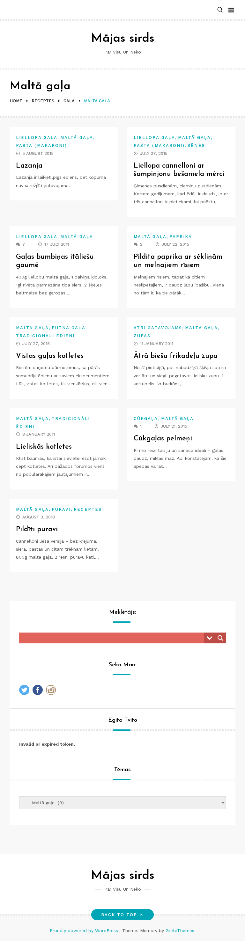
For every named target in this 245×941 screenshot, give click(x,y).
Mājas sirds (122, 39)
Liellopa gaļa (36, 137)
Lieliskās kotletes (44, 447)
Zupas (142, 335)
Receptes (88, 509)
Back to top (119, 914)
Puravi (61, 509)
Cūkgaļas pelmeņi (163, 438)
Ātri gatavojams (158, 327)
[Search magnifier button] (220, 638)
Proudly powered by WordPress (85, 930)
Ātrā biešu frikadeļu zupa (176, 356)
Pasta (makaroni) (41, 145)
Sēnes (196, 145)
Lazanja (29, 166)
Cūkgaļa (146, 418)
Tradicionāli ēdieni (45, 335)
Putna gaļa (68, 327)
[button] (220, 10)
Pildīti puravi (37, 529)
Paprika (180, 236)
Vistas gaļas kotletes (50, 356)
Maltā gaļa (76, 137)
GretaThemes (180, 930)
